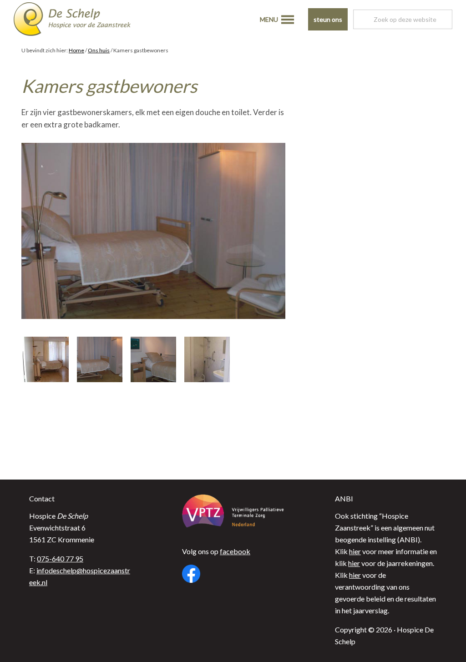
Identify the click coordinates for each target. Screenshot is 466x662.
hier (355, 551)
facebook (235, 551)
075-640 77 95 (60, 558)
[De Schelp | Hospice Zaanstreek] (80, 20)
